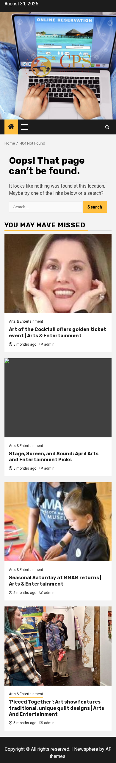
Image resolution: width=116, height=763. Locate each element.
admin (49, 344)
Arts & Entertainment (26, 321)
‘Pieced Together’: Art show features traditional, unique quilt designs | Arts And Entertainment (56, 708)
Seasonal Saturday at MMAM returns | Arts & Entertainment (55, 581)
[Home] (11, 127)
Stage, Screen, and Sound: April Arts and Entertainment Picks (53, 457)
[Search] (107, 127)
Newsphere (86, 749)
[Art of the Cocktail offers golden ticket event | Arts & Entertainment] (58, 273)
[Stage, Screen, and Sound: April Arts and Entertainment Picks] (58, 397)
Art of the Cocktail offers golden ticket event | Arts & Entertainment (57, 332)
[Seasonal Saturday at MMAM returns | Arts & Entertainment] (58, 521)
